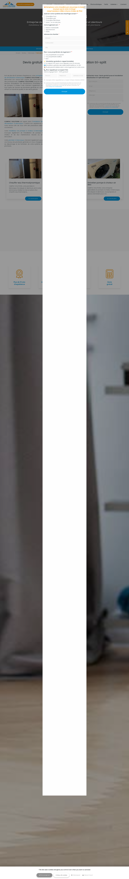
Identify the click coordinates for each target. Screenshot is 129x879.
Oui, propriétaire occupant (55, 55)
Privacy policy (88, 875)
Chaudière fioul (51, 16)
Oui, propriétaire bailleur (54, 57)
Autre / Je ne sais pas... (53, 22)
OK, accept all (45, 875)
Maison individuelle (52, 28)
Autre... (48, 32)
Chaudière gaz (51, 18)
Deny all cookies (62, 875)
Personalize (76, 875)
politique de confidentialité (55, 86)
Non (47, 59)
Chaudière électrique (53, 20)
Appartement (50, 30)
